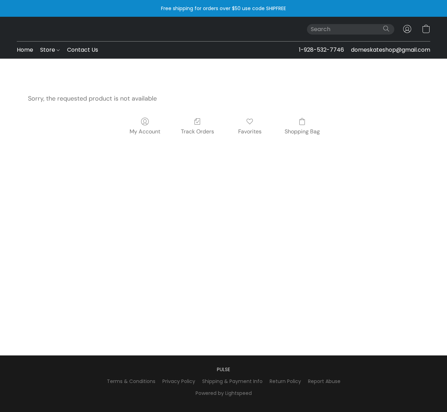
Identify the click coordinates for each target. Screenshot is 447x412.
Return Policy (285, 381)
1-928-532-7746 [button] (321, 50)
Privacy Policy (178, 381)
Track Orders (197, 131)
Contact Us (82, 50)
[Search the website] (386, 29)
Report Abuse (324, 381)
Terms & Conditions (131, 381)
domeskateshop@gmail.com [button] (390, 50)
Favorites (250, 131)
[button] (407, 29)
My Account (145, 131)
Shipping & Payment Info (232, 381)
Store (48, 50)
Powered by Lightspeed (224, 393)
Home (25, 50)
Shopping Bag (302, 131)
